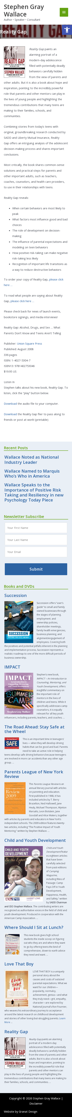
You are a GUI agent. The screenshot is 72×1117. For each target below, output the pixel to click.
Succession (15, 595)
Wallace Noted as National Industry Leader (31, 459)
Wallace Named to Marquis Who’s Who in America (32, 473)
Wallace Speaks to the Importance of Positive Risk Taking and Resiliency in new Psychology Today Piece (34, 492)
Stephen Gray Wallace (24, 10)
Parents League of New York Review (33, 774)
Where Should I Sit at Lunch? (33, 927)
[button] (67, 30)
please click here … (22, 301)
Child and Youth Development (35, 840)
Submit (36, 569)
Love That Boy (19, 964)
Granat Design (28, 1111)
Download (10, 403)
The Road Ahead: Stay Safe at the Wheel (34, 729)
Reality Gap (16, 1031)
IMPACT (12, 667)
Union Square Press (29, 343)
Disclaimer (36, 1103)
